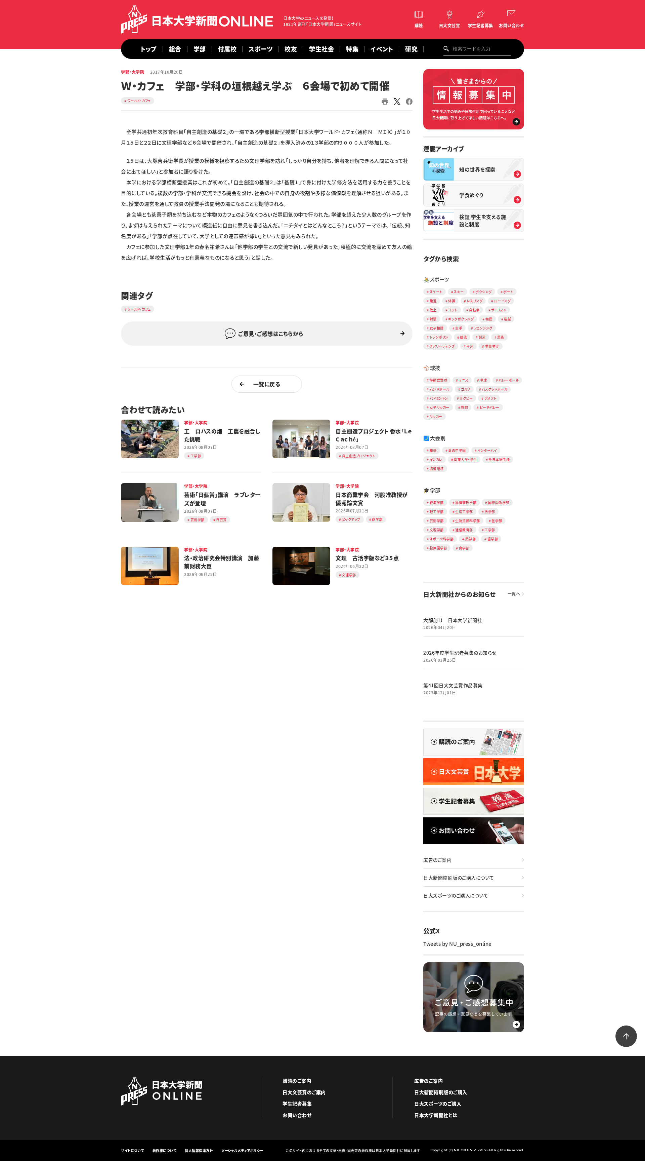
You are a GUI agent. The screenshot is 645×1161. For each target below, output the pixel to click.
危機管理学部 (465, 502)
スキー (459, 291)
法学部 (489, 511)
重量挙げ (492, 346)
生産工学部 (464, 511)
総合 (175, 48)
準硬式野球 (438, 380)
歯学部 (492, 538)
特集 (352, 48)
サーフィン (499, 309)
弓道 (469, 346)
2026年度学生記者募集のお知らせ (460, 652)
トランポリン (439, 337)
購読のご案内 (297, 1080)
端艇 (507, 318)
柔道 (433, 300)
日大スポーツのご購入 (437, 1103)
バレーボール (509, 380)
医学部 (496, 520)
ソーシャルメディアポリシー (242, 1150)
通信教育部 (464, 529)
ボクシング (483, 291)
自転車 (474, 309)
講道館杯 (437, 468)
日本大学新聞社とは (436, 1115)
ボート (508, 291)
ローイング (502, 300)
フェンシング (483, 328)
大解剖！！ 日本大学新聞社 (452, 620)
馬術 (500, 337)
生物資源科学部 (467, 520)
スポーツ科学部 (442, 538)
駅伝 (433, 450)
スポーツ (260, 48)
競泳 (463, 337)
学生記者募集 (480, 26)
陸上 (433, 309)
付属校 (227, 48)
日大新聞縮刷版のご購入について (458, 877)
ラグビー (466, 398)
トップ (148, 48)
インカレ (436, 459)
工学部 (489, 529)
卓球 (483, 380)
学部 (200, 48)
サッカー (436, 416)
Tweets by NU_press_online (457, 943)
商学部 (464, 547)
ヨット (453, 309)
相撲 (488, 318)
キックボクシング (461, 318)
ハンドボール (439, 389)
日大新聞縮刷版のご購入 (440, 1092)
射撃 (433, 318)
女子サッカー (439, 407)
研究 (411, 48)
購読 (419, 26)
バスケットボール (494, 389)
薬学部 (470, 538)
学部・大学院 (132, 72)
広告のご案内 (437, 859)
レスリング (475, 300)
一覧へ (514, 594)
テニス (464, 380)
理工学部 (437, 511)
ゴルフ (465, 389)
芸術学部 (437, 520)
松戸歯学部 (438, 547)
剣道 (482, 337)
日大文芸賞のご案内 (304, 1092)
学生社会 (321, 48)
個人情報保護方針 (199, 1150)
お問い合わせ (511, 26)
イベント (382, 48)
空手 (458, 328)
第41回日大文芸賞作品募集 (453, 685)
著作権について (165, 1150)
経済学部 (437, 502)
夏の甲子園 (457, 450)
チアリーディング (442, 346)
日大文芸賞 (449, 26)
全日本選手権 (499, 459)
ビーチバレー (490, 407)
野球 (464, 407)
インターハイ (487, 450)
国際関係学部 (498, 502)
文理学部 (437, 529)
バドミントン (439, 398)
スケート (436, 291)
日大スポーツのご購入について (455, 895)
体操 (451, 300)
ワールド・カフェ (139, 100)
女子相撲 (437, 328)
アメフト (490, 398)
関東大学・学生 (465, 459)
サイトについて (132, 1150)
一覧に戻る (267, 384)
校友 (291, 48)
